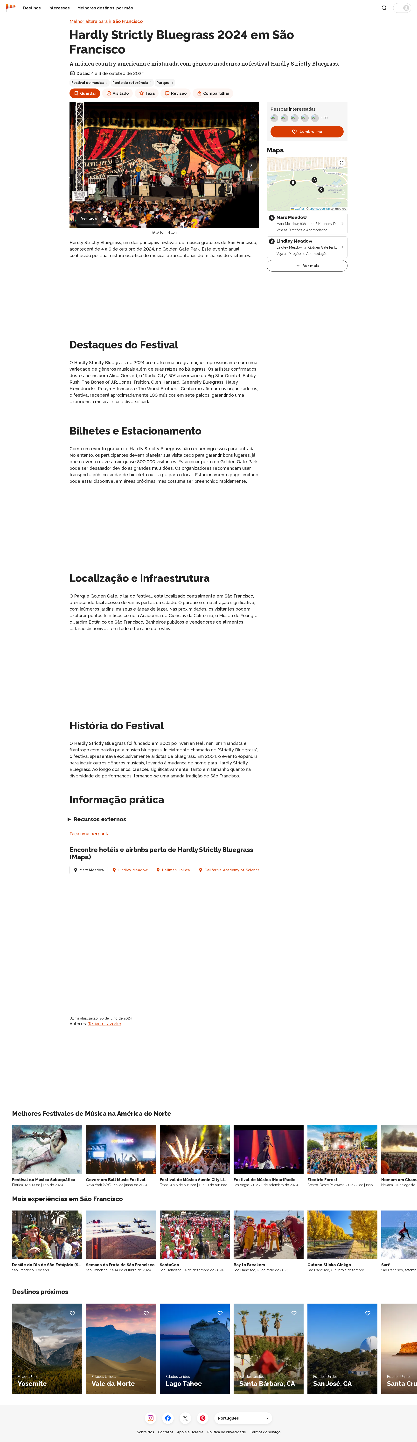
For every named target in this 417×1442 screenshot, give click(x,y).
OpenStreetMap (319, 208)
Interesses (59, 8)
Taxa (150, 93)
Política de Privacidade (226, 1432)
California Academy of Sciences (233, 870)
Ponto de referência (130, 83)
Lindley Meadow (133, 870)
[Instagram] (150, 1418)
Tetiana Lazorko (104, 1023)
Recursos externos (99, 819)
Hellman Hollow (176, 870)
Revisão (179, 93)
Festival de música (87, 83)
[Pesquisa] (384, 8)
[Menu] (402, 8)
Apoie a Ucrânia (190, 1432)
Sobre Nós (145, 1432)
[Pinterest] (202, 1418)
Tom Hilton (168, 232)
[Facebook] (168, 1418)
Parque (163, 83)
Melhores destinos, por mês (105, 8)
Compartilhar (216, 93)
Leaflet (299, 208)
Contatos (165, 1432)
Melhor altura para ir (106, 21)
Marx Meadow (92, 870)
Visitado (121, 93)
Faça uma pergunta (90, 833)
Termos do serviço (265, 1432)
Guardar (88, 93)
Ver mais (311, 266)
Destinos (32, 8)
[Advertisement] (164, 297)
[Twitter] (185, 1418)
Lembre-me (311, 132)
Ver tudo (89, 218)
